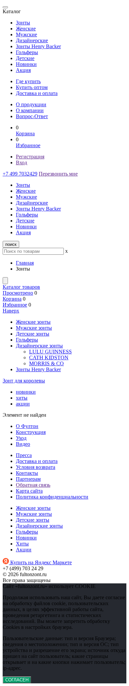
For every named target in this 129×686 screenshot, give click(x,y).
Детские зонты (32, 334)
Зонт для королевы (24, 380)
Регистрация (30, 156)
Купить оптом (32, 87)
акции (23, 404)
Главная (25, 263)
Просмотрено (18, 293)
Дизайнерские (32, 40)
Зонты (23, 22)
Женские (26, 28)
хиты (21, 398)
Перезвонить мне (58, 174)
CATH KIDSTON (48, 357)
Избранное (28, 145)
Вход (21, 162)
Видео (23, 444)
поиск (11, 244)
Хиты (22, 543)
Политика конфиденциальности (52, 497)
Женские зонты (33, 322)
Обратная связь (33, 485)
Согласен (16, 679)
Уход (21, 438)
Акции (23, 549)
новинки (26, 392)
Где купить (28, 81)
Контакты (27, 473)
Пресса (24, 455)
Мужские (26, 34)
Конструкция (31, 432)
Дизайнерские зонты (39, 345)
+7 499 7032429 (20, 174)
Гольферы (27, 52)
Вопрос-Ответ (32, 116)
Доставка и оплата (37, 93)
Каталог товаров (21, 287)
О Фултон (27, 426)
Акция (23, 70)
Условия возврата (35, 467)
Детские (25, 58)
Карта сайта (29, 491)
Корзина (25, 133)
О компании (30, 110)
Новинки (26, 64)
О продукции (31, 104)
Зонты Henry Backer (38, 46)
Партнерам (28, 479)
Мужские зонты (34, 328)
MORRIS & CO (46, 363)
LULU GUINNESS (50, 351)
